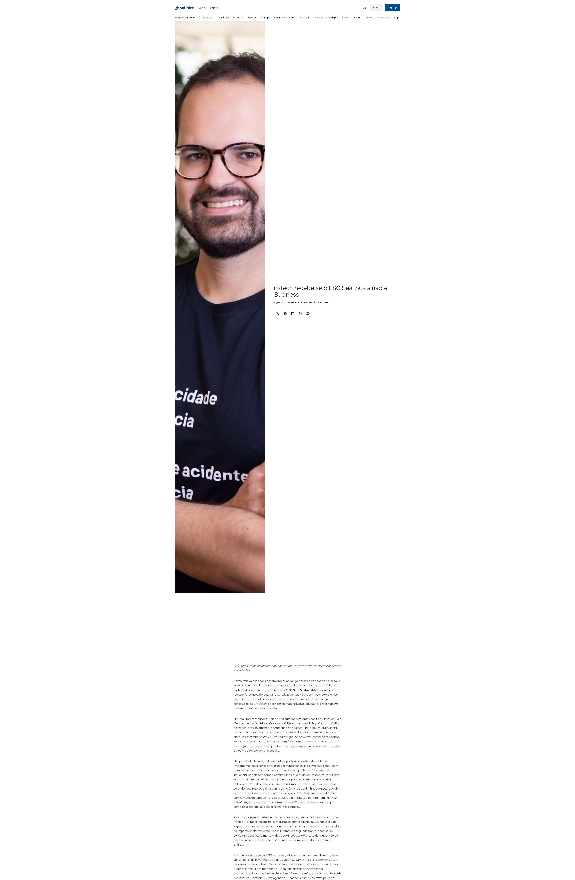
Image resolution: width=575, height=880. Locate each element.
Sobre (201, 8)
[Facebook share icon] (285, 311)
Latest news (205, 17)
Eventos (252, 17)
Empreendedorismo (285, 17)
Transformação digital (326, 17)
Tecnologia (222, 17)
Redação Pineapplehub (303, 302)
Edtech (370, 17)
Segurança (384, 17)
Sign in (376, 7)
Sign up (392, 7)
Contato (213, 8)
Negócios (238, 17)
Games (358, 17)
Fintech (346, 17)
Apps (397, 17)
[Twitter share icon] (278, 311)
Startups (265, 17)
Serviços (305, 17)
